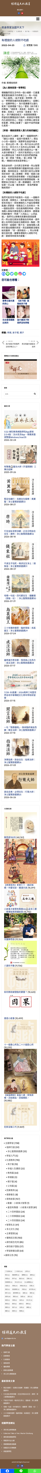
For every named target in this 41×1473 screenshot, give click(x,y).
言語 (21, 1307)
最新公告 (9, 1255)
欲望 (7, 1300)
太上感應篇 (28, 1282)
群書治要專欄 (8, 1370)
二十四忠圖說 (14, 1220)
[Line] (8, 274)
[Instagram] (20, 274)
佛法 (7, 1275)
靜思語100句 (10, 837)
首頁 (3, 31)
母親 (14, 1300)
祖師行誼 (10, 1147)
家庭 (7, 1289)
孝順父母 (23, 1286)
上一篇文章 (12, 344)
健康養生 (10, 1194)
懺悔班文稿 (11, 1238)
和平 (14, 1278)
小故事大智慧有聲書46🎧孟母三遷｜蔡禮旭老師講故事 (20, 910)
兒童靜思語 (9, 939)
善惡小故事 (9, 1018)
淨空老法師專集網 (9, 1430)
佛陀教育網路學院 (9, 1437)
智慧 (23, 1296)
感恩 (25, 1293)
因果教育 (10, 1190)
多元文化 (10, 1229)
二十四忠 (18, 1271)
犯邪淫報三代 (10, 1127)
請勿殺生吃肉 (12, 1242)
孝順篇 (11, 1177)
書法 (30, 1296)
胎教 (7, 1307)
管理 (7, 1304)
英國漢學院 (7, 1451)
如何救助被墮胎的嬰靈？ (15, 992)
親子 (22, 332)
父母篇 (11, 1186)
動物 (32, 1275)
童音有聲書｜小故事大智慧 (20, 1207)
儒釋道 (25, 1275)
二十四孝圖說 (14, 1212)
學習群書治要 (12, 1251)
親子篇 (27, 31)
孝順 (9, 332)
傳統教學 (15, 1275)
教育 (15, 1296)
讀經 (7, 1311)
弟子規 (15, 332)
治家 (21, 1300)
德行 (8, 1293)
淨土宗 (29, 1300)
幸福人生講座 (14, 1168)
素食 (14, 1304)
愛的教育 (16, 1293)
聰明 (28, 1304)
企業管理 (10, 1233)
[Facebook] (3, 274)
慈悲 (32, 1293)
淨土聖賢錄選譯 (15, 1151)
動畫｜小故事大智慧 (17, 1203)
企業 (27, 1271)
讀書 (28, 1307)
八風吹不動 (9, 965)
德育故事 (10, 1199)
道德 (14, 1311)
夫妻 (7, 1286)
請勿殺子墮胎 (12, 1246)
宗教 (32, 1286)
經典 (21, 1304)
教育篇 (11, 1173)
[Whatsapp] (16, 274)
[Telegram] (24, 274)
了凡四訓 (8, 1271)
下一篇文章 (28, 344)
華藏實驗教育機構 (9, 1444)
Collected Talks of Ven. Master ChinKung (18, 1433)
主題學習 (10, 31)
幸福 (24, 1289)
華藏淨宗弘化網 (9, 1441)
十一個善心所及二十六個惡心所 (19, 1044)
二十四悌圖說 (14, 1216)
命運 (7, 1278)
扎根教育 (19, 31)
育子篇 (11, 1164)
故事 (7, 1296)
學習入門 (10, 1156)
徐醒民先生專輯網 (9, 1448)
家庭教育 (15, 1289)
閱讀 (21, 1311)
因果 (29, 1278)
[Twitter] (12, 274)
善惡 (21, 1278)
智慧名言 (10, 1225)
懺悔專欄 (6, 1367)
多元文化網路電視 (9, 1374)
